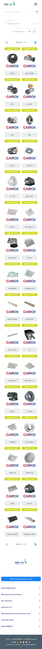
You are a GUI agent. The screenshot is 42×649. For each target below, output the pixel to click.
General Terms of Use (13, 644)
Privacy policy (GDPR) (29, 644)
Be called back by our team (22, 579)
